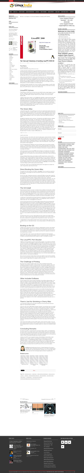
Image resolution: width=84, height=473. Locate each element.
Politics (11, 70)
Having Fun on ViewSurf (31, 441)
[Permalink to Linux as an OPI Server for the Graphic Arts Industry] (10, 44)
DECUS (70, 145)
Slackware (59, 160)
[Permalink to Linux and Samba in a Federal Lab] (38, 410)
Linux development (66, 151)
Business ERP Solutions (48, 455)
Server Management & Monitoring (50, 466)
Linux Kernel (71, 154)
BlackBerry (11, 57)
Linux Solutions (47, 452)
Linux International (60, 154)
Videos (11, 78)
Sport (10, 73)
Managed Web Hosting (48, 441)
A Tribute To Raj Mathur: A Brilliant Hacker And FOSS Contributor (15, 442)
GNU (70, 148)
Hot (10, 61)
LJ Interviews (60, 157)
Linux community (60, 151)
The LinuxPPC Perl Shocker (37, 377)
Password (59, 132)
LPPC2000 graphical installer (34, 375)
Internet (73, 148)
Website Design (32, 471)
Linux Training (43, 12)
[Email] (69, 442)
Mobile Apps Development (48, 457)
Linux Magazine (27, 16)
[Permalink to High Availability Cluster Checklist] (28, 453)
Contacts (72, 12)
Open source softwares (13, 69)
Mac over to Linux (50, 375)
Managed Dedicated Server (48, 448)
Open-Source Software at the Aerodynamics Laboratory (22, 0)
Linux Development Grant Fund (32, 455)
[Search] (74, 1)
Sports (11, 74)
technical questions (68, 160)
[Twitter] (63, 446)
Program (69, 157)
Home (11, 12)
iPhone (11, 62)
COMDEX (59, 145)
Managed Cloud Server (48, 450)
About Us (15, 12)
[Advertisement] (54, 6)
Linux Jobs (57, 12)
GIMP (67, 148)
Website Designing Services (49, 459)
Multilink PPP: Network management (15, 48)
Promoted (11, 71)
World (10, 79)
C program (63, 145)
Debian (67, 145)
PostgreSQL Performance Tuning (47, 399)
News (10, 67)
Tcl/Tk (63, 160)
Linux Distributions (30, 12)
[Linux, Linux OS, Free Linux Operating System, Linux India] (20, 6)
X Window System (60, 163)
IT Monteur (44, 471)
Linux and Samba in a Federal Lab (64, 119)
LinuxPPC (22, 375)
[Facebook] (63, 442)
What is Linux (21, 12)
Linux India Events (64, 12)
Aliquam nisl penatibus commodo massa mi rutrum (17, 456)
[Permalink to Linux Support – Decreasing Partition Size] (28, 446)
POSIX (66, 157)
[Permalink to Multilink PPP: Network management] (10, 50)
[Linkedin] (66, 442)
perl (63, 157)
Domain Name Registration (48, 461)
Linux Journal (66, 154)
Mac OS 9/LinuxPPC (43, 375)
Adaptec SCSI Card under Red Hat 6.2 (65, 117)
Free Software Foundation (62, 148)
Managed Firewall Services (48, 463)
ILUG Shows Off (11, 38)
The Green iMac (29, 377)
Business (11, 58)
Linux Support (51, 12)
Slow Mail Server (61, 122)
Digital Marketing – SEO (48, 444)
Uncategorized (12, 77)
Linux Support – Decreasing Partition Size (35, 445)
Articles (37, 12)
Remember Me (61, 136)
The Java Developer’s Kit (31, 448)
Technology (11, 75)
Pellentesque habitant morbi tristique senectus (17, 461)
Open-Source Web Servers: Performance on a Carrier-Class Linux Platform (25, 411)
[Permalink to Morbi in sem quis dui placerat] (11, 453)
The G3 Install (23, 377)
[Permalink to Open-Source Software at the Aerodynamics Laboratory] (50, 413)
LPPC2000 (26, 375)
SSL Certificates (47, 446)
